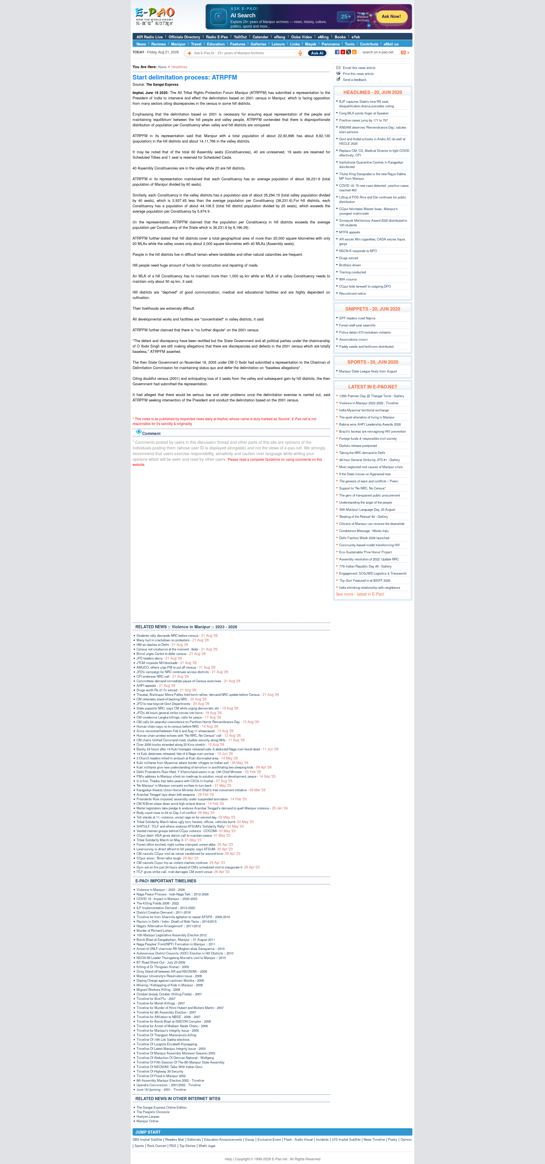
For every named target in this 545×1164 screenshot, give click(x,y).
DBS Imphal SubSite (147, 1139)
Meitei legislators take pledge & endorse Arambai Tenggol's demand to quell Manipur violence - (212, 808)
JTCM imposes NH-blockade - (167, 662)
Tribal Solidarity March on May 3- (169, 840)
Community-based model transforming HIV (369, 545)
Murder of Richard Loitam (155, 930)
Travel (196, 44)
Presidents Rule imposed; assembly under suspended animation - (192, 799)
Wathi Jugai (207, 1145)
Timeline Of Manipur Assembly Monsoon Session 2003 (176, 1053)
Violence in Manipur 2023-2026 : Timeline (368, 403)
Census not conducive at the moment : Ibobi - (177, 649)
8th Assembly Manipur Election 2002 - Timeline (170, 1080)
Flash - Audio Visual (298, 1139)
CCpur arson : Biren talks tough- (167, 858)
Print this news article (358, 73)
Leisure (278, 44)
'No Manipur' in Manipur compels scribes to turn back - (184, 785)
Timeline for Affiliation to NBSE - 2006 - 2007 (168, 1016)
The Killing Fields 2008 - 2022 (158, 903)
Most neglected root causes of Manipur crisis (371, 466)
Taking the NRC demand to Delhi (362, 452)
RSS (172, 1145)
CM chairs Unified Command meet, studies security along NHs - (191, 740)
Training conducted (352, 272)
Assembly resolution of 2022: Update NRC (369, 559)
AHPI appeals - (156, 685)
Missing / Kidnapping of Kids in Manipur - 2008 (170, 985)
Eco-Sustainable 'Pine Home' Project (365, 552)
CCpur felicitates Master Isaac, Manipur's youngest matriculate (368, 210)
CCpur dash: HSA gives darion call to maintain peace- (183, 835)
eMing (323, 36)
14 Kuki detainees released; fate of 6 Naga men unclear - (185, 753)
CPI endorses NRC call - (163, 676)
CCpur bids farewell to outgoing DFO (365, 286)
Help (228, 1158)
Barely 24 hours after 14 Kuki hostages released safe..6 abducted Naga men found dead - (207, 749)
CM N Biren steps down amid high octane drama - (180, 803)
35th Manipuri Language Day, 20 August (367, 509)
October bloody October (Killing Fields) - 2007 (169, 994)
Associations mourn (353, 339)
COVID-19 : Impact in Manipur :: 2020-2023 (167, 898)
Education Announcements (223, 1139)
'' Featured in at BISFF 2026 (364, 580)
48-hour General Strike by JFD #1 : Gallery (369, 459)
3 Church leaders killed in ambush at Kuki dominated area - (187, 758)
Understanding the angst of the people (365, 502)
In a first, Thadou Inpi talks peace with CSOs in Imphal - (184, 780)
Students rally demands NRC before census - (177, 635)
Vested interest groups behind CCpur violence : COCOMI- (186, 830)
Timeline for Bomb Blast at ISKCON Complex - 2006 (174, 1021)
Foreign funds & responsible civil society (368, 438)
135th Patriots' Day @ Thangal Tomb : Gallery (371, 395)
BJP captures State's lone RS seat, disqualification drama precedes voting (366, 103)
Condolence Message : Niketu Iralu (364, 530)
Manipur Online (147, 1121)
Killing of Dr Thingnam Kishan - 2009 (163, 966)
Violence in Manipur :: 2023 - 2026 (161, 889)
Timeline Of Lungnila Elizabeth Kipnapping (167, 1044)
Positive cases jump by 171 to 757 (363, 120)
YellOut (240, 36)
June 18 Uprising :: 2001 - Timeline (161, 1089)
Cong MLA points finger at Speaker (364, 113)
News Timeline (374, 1139)
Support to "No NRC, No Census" (362, 488)
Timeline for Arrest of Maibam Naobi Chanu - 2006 (172, 1025)
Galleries (258, 44)
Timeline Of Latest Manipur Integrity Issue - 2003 (171, 1048)
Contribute (369, 44)
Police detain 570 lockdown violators (365, 332)
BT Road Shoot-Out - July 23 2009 (161, 962)
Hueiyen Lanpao (148, 1116)
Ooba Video (301, 36)
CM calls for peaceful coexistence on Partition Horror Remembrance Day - (198, 721)
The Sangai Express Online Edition (161, 1107)
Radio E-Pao (217, 36)
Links (295, 44)
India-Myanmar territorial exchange (364, 410)
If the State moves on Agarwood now (365, 474)
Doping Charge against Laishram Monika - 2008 (170, 980)
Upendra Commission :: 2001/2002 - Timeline (169, 1085)
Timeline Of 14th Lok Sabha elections (163, 1039)
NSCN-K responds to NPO (358, 250)
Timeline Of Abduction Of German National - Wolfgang (175, 1057)
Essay (249, 1139)
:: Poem (368, 481)
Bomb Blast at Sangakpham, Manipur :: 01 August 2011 (176, 939)
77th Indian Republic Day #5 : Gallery (365, 566)
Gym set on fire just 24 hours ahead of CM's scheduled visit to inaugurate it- (198, 867)
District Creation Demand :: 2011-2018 (163, 912)
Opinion (406, 1139)
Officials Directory (184, 36)
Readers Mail (174, 1139)
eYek (356, 36)
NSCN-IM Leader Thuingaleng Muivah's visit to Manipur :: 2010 (181, 957)
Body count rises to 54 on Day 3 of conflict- (176, 812)
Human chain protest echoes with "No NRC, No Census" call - (189, 735)
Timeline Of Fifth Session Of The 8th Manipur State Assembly (181, 1062)
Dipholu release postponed (358, 445)
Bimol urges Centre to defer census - (171, 653)
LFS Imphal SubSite (346, 1139)
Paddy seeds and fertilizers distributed (366, 346)
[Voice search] (300, 53)
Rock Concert (156, 1145)
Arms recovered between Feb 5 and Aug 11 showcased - (185, 730)
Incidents (322, 1139)
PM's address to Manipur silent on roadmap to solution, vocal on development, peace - (206, 776)
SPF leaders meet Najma (357, 318)
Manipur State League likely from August (368, 371)
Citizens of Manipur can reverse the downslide (371, 523)
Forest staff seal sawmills (357, 325)
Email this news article (359, 67)
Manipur (178, 44)
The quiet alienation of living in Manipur (367, 417)
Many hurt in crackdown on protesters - (173, 640)
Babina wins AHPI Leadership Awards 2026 (370, 424)
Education (216, 44)
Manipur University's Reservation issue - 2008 (169, 976)
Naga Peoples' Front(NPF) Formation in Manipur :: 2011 (176, 944)
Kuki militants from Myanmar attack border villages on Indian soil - (192, 762)
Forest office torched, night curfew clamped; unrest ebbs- (185, 844)
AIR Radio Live (150, 36)
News (141, 44)
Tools (350, 44)
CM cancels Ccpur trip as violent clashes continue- (181, 862)
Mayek (310, 44)
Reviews (158, 44)
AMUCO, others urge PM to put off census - (176, 667)
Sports (139, 1145)
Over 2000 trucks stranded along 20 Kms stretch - (180, 744)
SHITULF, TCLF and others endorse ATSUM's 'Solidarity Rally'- (190, 826)
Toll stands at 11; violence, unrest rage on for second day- (186, 817)
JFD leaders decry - (159, 658)
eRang (279, 36)
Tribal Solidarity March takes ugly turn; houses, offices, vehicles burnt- (195, 821)
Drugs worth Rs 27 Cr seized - (166, 690)
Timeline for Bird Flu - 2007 (156, 998)
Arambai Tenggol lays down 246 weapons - (175, 794)
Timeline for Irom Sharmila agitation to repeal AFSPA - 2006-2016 (183, 916)
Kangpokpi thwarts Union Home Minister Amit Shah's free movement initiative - (201, 790)
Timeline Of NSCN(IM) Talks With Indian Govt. (170, 1066)
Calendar (260, 36)
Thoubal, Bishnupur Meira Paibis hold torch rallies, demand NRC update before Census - (208, 694)
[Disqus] (231, 543)
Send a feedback (354, 79)
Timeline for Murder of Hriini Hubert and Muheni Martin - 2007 (180, 1007)
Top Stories (187, 1145)
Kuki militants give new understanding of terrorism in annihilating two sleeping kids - (204, 767)
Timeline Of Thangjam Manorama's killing (166, 1035)
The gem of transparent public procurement (369, 495)
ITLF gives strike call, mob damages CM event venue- (183, 871)
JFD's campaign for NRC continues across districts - (182, 671)
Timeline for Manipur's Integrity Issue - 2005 (168, 1030)
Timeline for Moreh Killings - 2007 (161, 1003)
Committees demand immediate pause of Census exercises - (188, 681)
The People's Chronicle (153, 1111)
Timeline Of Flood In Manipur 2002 (161, 1075)
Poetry (392, 1139)
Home (162, 66)
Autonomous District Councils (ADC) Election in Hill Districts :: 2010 (185, 953)
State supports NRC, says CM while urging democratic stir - (187, 708)
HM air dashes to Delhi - (162, 644)
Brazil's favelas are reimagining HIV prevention (372, 431)
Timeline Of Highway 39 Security (160, 1071)
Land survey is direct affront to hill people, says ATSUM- (185, 849)
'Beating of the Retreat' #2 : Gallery (363, 516)
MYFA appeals (349, 232)
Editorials (194, 1139)
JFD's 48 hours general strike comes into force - (179, 712)
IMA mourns (348, 279)
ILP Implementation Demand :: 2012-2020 (166, 907)
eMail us (391, 44)
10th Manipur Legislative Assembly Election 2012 (172, 935)
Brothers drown (350, 265)
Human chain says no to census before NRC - (177, 726)
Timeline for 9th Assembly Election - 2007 (166, 1012)
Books (340, 36)
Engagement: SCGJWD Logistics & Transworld (372, 573)
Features (237, 44)
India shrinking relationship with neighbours (369, 587)
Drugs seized (348, 258)
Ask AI (317, 53)
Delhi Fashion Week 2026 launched (364, 537)
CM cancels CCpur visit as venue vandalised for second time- (188, 853)
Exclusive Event (269, 1139)
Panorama (330, 44)
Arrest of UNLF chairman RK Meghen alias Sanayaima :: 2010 (181, 948)
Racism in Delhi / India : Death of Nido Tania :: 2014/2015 (177, 921)
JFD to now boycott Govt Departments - (173, 703)
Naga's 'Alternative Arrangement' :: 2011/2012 (169, 926)
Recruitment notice (352, 293)
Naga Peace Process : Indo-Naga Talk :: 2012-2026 (173, 894)
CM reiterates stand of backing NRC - (172, 699)
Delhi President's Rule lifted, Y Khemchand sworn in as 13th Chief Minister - (199, 771)
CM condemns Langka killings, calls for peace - (179, 717)
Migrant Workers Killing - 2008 (158, 989)
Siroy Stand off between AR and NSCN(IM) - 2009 (172, 971)
